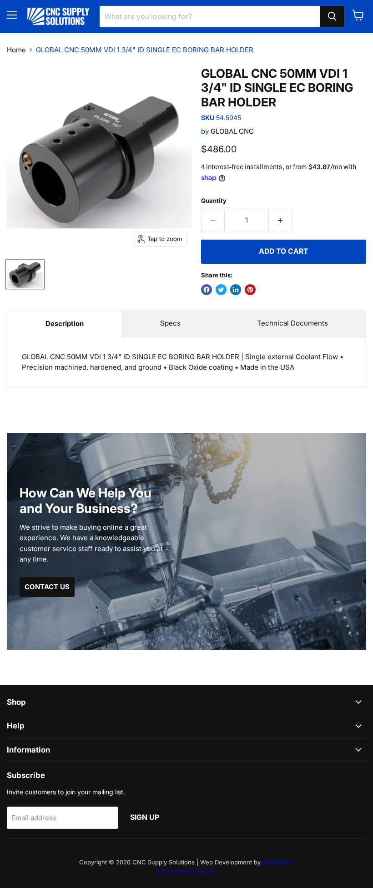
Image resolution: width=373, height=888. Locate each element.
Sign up (144, 817)
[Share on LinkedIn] (235, 289)
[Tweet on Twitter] (221, 289)
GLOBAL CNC (232, 131)
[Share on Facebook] (206, 289)
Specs (170, 323)
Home (16, 50)
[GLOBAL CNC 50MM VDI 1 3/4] (25, 274)
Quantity (214, 200)
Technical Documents (292, 323)
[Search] (332, 16)
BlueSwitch (278, 862)
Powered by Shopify (186, 871)
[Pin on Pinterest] (250, 289)
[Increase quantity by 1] (280, 220)
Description (64, 323)
